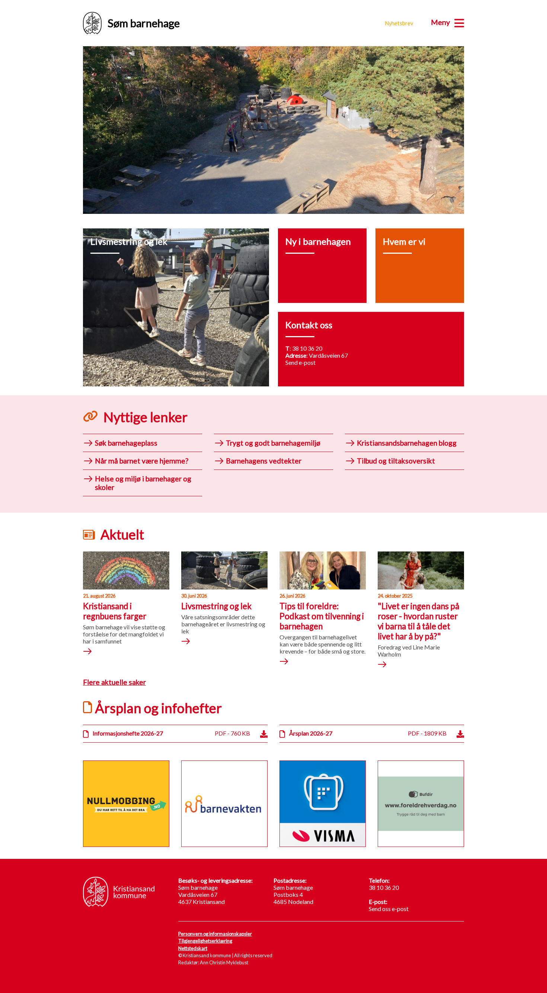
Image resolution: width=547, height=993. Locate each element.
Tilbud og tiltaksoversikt (396, 460)
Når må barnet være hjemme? (141, 460)
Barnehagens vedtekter (263, 460)
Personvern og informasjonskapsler (215, 934)
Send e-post (300, 362)
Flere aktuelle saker (114, 682)
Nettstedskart (192, 948)
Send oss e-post (389, 908)
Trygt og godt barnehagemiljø (273, 443)
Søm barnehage (144, 23)
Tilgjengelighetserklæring (205, 941)
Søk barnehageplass (126, 443)
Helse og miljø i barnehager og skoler (143, 482)
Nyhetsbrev (399, 23)
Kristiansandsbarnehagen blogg (407, 443)
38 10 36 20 (307, 348)
